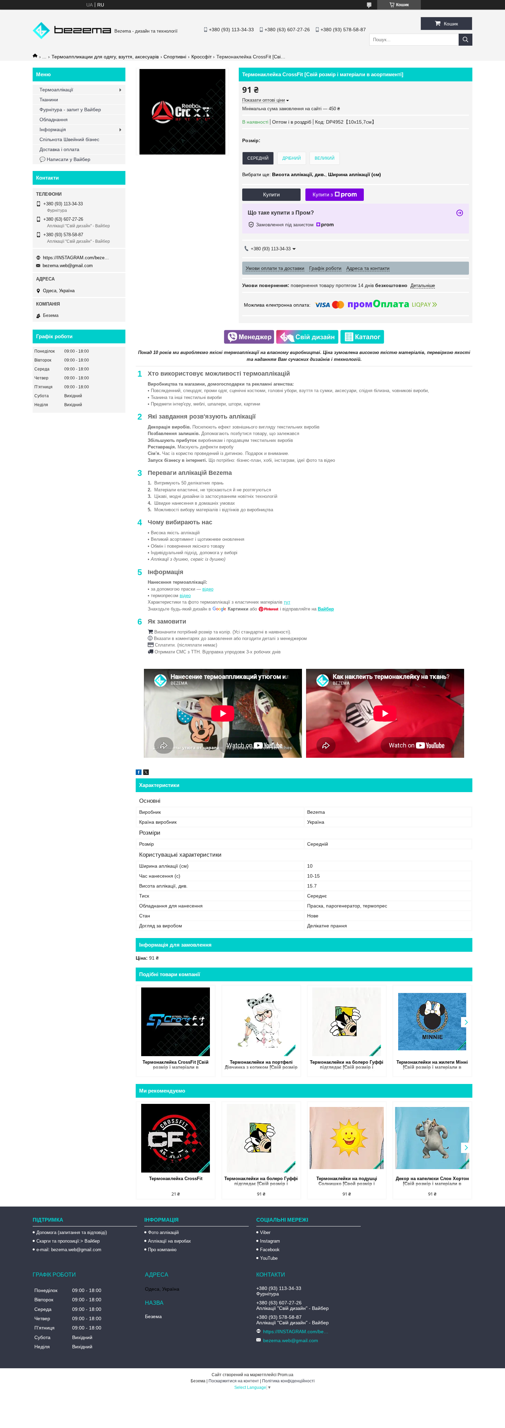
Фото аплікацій (163, 1232)
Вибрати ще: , (311, 174)
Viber (265, 1232)
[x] (146, 773)
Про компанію (162, 1249)
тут (287, 602)
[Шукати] (465, 40)
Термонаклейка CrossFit (175, 1178)
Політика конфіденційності (288, 1381)
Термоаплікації (56, 89)
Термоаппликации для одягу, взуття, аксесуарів (105, 56)
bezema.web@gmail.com (68, 265)
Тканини (49, 99)
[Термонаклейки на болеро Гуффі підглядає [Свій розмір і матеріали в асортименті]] (347, 1021)
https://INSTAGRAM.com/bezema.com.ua (77, 257)
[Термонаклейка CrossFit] (175, 1138)
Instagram (270, 1241)
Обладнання (54, 119)
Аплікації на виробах (169, 1241)
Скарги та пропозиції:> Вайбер (68, 1241)
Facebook (270, 1249)
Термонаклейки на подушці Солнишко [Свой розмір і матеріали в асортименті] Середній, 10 (346, 1181)
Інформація (53, 129)
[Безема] (72, 37)
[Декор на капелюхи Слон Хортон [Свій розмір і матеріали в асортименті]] (432, 1138)
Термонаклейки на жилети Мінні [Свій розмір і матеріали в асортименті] (432, 1065)
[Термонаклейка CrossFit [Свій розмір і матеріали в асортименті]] (175, 1021)
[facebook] (139, 773)
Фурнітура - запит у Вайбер (70, 109)
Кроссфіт (201, 56)
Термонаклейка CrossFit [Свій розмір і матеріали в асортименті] (176, 1065)
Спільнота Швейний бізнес (69, 139)
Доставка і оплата (59, 149)
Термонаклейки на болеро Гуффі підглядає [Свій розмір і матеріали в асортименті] (346, 1065)
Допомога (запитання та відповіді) (71, 1232)
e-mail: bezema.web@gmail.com (68, 1249)
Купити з (323, 194)
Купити (271, 194)
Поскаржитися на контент (234, 1381)
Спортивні (175, 56)
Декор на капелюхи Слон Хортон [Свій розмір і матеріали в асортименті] (432, 1181)
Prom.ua (285, 1374)
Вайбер (326, 609)
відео (207, 589)
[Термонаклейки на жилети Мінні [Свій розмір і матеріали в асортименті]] (432, 1021)
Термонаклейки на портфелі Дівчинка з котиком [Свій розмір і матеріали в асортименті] (261, 1065)
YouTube (269, 1258)
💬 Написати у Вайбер (65, 159)
